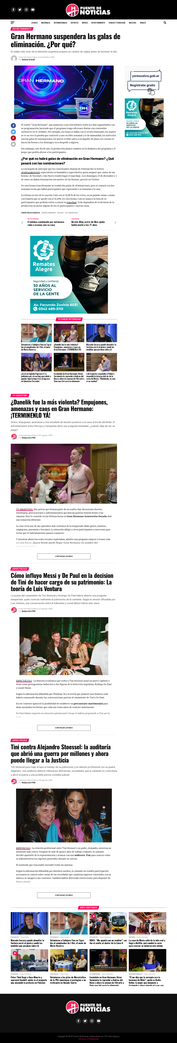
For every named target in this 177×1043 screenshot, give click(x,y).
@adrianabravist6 (30, 172)
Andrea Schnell (28, 60)
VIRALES (143, 22)
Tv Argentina (72, 213)
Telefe (61, 213)
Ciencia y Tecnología (117, 22)
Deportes (74, 22)
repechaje (72, 202)
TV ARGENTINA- (24, 509)
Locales (34, 22)
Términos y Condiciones (88, 1039)
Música (85, 22)
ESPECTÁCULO (24, 680)
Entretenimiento (98, 22)
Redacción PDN (28, 438)
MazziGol (132, 22)
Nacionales (45, 22)
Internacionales (60, 22)
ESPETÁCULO (23, 848)
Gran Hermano (49, 213)
